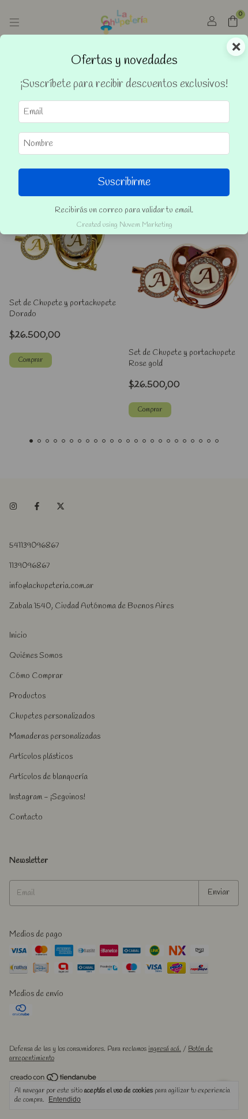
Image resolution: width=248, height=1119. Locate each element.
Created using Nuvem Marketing (124, 225)
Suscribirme (124, 182)
